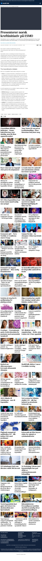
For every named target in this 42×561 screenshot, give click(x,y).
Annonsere (20, 533)
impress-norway (15, 114)
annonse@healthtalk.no (10, 540)
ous (20, 114)
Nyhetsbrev (20, 534)
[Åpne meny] (40, 3)
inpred (9, 114)
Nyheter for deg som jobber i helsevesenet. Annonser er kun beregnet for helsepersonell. (17, 0)
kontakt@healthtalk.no (5, 542)
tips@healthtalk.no (10, 539)
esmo (2, 114)
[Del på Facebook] (37, 45)
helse (5, 114)
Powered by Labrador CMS (21, 554)
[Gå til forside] (19, 3)
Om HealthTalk (21, 532)
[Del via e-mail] (40, 45)
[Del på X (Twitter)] (39, 45)
